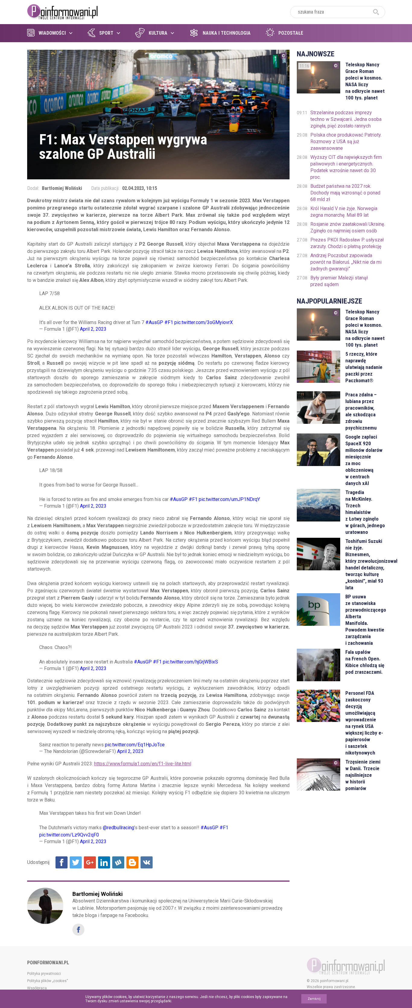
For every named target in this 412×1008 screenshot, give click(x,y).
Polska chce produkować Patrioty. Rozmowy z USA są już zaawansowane (346, 141)
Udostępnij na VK (147, 862)
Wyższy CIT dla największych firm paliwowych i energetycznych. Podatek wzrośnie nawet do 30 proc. (346, 167)
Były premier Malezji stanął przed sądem (339, 281)
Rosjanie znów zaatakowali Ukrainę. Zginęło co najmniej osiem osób (347, 227)
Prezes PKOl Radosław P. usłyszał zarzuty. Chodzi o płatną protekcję (347, 243)
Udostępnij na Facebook (61, 862)
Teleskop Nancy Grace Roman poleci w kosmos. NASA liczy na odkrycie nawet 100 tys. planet (365, 81)
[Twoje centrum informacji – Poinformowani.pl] (62, 11)
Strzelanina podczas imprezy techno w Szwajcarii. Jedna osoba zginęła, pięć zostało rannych (346, 119)
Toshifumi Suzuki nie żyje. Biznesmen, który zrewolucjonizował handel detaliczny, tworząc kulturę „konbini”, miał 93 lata (365, 564)
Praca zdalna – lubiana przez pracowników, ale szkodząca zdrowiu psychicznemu (361, 411)
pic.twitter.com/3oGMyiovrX (203, 322)
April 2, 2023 (93, 329)
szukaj (376, 12)
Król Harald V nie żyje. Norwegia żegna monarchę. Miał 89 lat (343, 212)
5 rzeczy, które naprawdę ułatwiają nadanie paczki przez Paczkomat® (363, 367)
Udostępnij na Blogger (132, 862)
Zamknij (314, 999)
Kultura (158, 33)
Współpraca (37, 988)
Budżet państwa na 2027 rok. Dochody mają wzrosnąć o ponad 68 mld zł (345, 192)
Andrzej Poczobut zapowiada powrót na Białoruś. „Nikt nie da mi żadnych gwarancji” (346, 262)
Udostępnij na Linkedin (104, 862)
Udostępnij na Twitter (76, 862)
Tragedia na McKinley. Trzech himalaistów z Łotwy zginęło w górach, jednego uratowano (365, 512)
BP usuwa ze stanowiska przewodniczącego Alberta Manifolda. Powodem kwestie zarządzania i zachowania (365, 620)
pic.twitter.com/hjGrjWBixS (190, 662)
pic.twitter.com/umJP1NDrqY (229, 499)
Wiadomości (52, 33)
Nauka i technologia (227, 33)
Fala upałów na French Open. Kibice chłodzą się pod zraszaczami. (364, 662)
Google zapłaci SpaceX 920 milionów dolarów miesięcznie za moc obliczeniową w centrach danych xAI (363, 460)
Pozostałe (290, 33)
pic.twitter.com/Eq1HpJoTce (135, 745)
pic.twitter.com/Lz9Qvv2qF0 (69, 835)
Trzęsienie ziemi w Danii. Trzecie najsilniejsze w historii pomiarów (362, 775)
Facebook (78, 930)
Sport (106, 33)
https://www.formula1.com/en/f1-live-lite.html (142, 764)
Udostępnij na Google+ (90, 862)
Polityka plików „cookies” (47, 981)
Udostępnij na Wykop (118, 862)
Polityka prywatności (44, 974)
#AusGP (154, 322)
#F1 (168, 322)
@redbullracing (118, 827)
